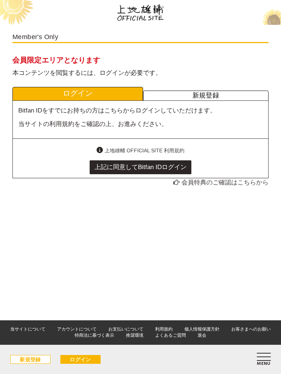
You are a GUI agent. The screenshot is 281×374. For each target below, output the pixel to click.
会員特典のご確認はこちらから (225, 182)
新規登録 (30, 359)
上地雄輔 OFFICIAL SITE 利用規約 (144, 150)
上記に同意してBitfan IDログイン (140, 167)
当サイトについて (27, 329)
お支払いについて (125, 329)
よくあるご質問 (170, 335)
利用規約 (164, 329)
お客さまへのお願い (251, 329)
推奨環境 (134, 335)
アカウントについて (77, 329)
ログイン (80, 359)
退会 (202, 335)
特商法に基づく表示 (94, 335)
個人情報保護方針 (202, 329)
